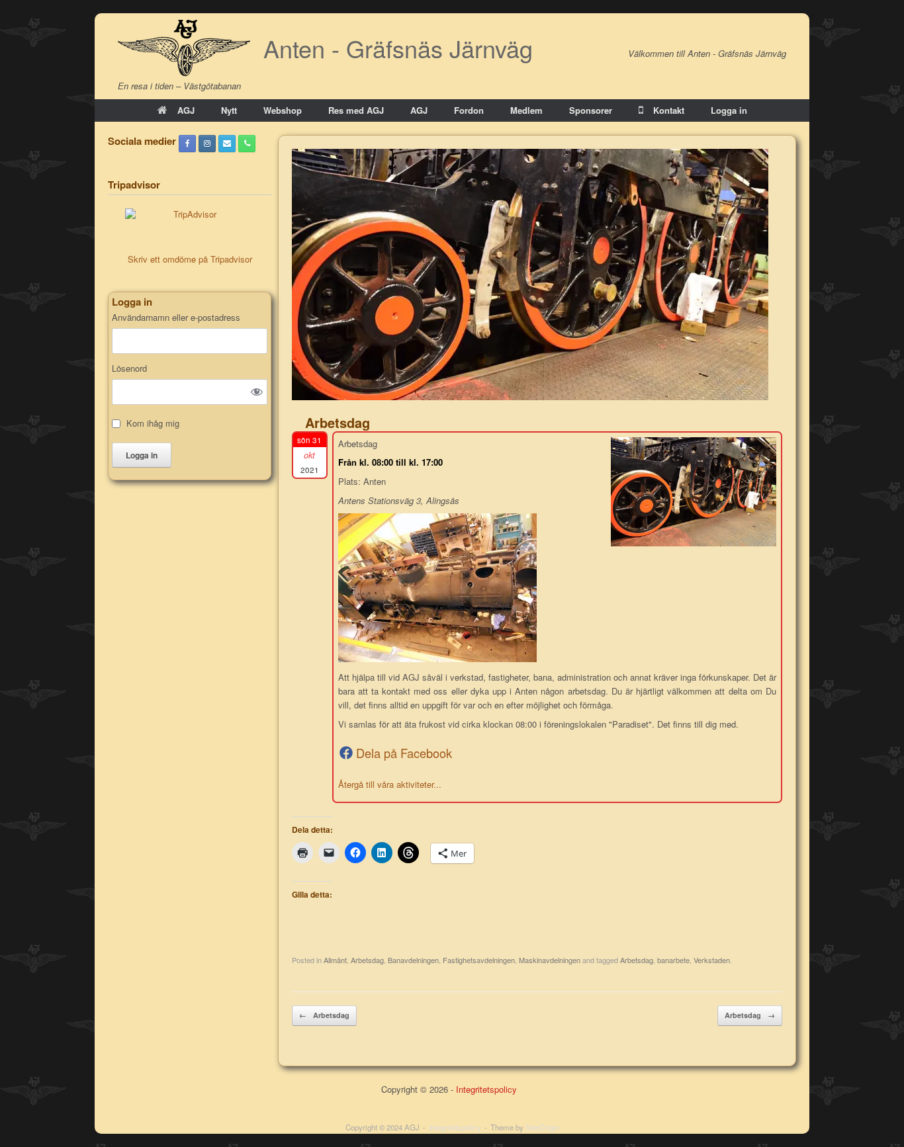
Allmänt (335, 960)
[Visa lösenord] (256, 391)
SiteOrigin (542, 1127)
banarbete (673, 960)
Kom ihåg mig (152, 423)
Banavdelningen (413, 960)
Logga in (729, 110)
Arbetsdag (367, 960)
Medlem (526, 110)
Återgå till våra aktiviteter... (389, 784)
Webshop (282, 110)
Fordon (469, 110)
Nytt (229, 110)
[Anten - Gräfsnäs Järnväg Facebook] (187, 143)
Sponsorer (590, 110)
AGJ (186, 110)
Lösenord (129, 368)
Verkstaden (712, 960)
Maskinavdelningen (549, 960)
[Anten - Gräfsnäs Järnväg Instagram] (207, 143)
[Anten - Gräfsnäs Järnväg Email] (227, 143)
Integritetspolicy (486, 1089)
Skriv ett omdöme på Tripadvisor (190, 259)
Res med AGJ (356, 110)
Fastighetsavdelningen (479, 960)
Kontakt (668, 110)
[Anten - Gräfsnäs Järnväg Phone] (246, 143)
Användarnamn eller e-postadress (176, 317)
